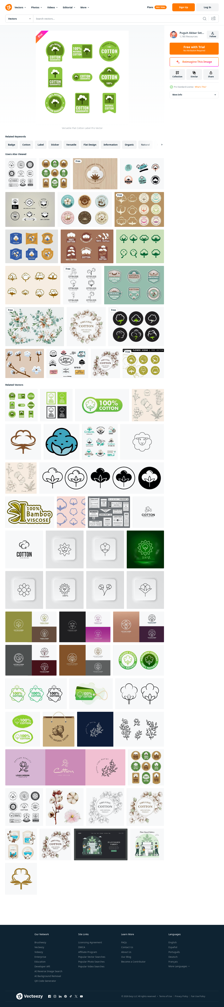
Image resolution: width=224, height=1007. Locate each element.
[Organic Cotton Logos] (142, 173)
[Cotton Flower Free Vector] (24, 363)
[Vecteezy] (8, 7)
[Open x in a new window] (76, 996)
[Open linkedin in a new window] (60, 996)
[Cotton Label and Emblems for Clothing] (54, 173)
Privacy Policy (181, 996)
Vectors (19, 7)
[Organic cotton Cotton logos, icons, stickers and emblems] (58, 729)
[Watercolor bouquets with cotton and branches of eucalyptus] (34, 326)
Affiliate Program (87, 952)
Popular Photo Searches (91, 961)
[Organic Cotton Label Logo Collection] (87, 246)
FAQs (124, 942)
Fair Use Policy (198, 996)
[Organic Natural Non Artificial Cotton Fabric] (134, 285)
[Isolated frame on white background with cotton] (145, 807)
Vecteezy (39, 947)
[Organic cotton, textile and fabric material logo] (100, 442)
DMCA (81, 947)
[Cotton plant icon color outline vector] (61, 442)
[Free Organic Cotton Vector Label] (95, 173)
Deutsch (173, 956)
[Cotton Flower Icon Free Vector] (140, 246)
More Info (177, 94)
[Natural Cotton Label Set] (20, 173)
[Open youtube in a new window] (81, 996)
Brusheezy (40, 942)
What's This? (200, 86)
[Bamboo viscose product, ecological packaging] (29, 512)
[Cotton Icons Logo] (71, 512)
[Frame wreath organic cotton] (86, 326)
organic (129, 144)
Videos (51, 7)
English (172, 942)
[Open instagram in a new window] (55, 996)
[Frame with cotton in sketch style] (105, 807)
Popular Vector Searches (91, 956)
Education (40, 961)
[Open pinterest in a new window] (65, 996)
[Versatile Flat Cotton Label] (21, 405)
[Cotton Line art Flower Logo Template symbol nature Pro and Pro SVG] (84, 627)
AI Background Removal (47, 976)
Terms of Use (165, 996)
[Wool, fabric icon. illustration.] (142, 442)
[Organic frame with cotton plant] (105, 363)
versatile (71, 144)
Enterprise (40, 956)
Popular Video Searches (91, 966)
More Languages (177, 966)
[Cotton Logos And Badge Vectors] (139, 209)
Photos (35, 7)
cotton (26, 144)
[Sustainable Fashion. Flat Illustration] (101, 844)
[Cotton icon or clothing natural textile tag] (23, 442)
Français (173, 961)
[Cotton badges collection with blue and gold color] (31, 246)
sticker (55, 144)
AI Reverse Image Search (48, 971)
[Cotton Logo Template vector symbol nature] (82, 285)
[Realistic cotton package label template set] (21, 844)
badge (11, 144)
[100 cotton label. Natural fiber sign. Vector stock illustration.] (56, 405)
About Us (126, 952)
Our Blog (126, 956)
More (83, 7)
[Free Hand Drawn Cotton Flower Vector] (32, 285)
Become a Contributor (133, 961)
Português (174, 952)
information (111, 144)
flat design (90, 144)
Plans (150, 7)
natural (145, 144)
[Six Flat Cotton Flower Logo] (30, 209)
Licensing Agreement (90, 942)
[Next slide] (159, 145)
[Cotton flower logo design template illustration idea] (148, 512)
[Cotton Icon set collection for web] (101, 478)
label (41, 144)
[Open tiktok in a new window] (70, 996)
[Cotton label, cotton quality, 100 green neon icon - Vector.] (145, 549)
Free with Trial (194, 48)
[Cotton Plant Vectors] (136, 326)
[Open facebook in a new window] (49, 996)
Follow (213, 36)
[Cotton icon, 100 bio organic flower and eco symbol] (21, 879)
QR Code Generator (45, 980)
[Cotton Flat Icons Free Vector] (143, 363)
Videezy (38, 952)
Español (172, 947)
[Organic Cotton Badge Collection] (85, 209)
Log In (207, 7)
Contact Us (127, 947)
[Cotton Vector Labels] (67, 363)
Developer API (42, 966)
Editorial (67, 7)
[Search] (205, 19)
